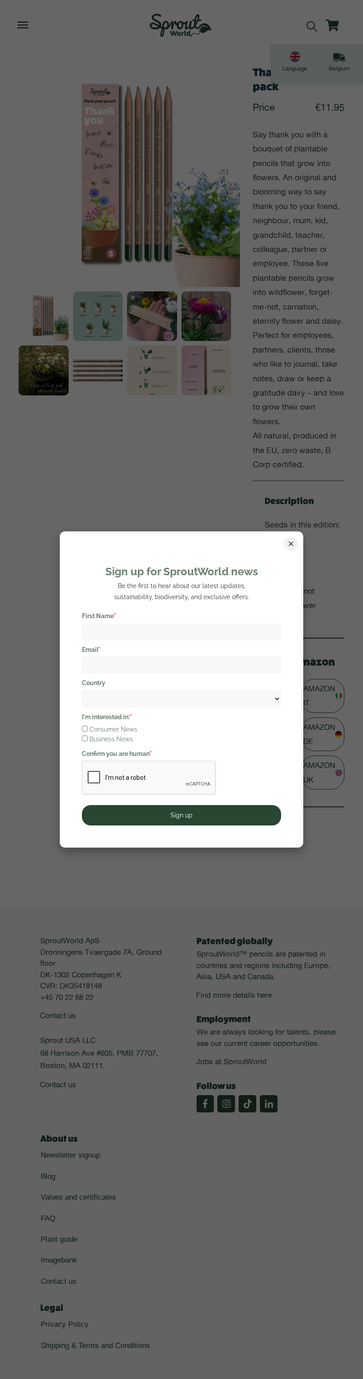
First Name (99, 616)
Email (91, 649)
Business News (111, 739)
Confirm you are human (117, 753)
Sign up (181, 815)
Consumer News (113, 729)
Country (93, 682)
